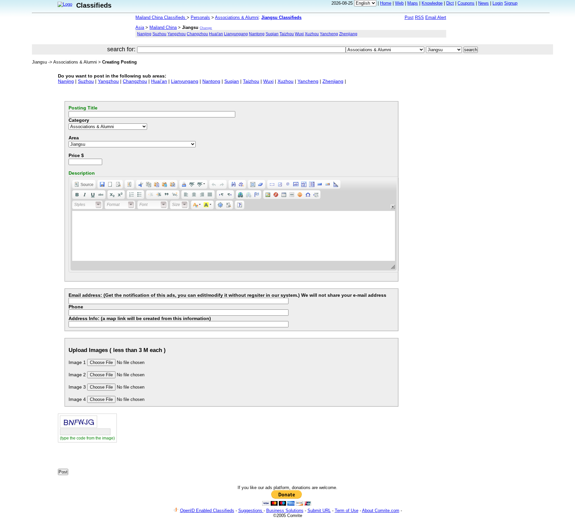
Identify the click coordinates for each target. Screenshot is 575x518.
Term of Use (346, 510)
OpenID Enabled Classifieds (207, 510)
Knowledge (432, 3)
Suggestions (251, 510)
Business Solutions (284, 510)
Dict (450, 3)
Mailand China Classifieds (161, 17)
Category (79, 120)
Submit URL (319, 510)
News (483, 3)
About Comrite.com (380, 510)
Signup (510, 3)
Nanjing (144, 34)
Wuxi (299, 34)
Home (385, 3)
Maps (412, 3)
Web (399, 3)
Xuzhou (312, 34)
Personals (200, 17)
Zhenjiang (348, 34)
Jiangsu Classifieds (281, 17)
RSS (419, 17)
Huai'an (216, 34)
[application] (234, 224)
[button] (84, 184)
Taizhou (287, 34)
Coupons (466, 3)
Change (206, 28)
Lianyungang (236, 34)
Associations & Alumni (237, 17)
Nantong (257, 34)
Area (74, 137)
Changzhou (197, 34)
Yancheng (329, 34)
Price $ (76, 155)
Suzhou (159, 34)
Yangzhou (176, 34)
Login (497, 3)
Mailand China (163, 27)
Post (409, 17)
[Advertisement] (136, 458)
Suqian (272, 34)
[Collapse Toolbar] (393, 207)
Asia (139, 27)
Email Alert (435, 17)
